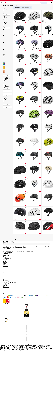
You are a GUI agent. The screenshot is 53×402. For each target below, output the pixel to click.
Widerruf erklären (5, 280)
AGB (3, 276)
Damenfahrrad (5, 284)
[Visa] (5, 297)
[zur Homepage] (4, 2)
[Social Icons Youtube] (26, 329)
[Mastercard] (8, 297)
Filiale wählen (17, 7)
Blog (3, 265)
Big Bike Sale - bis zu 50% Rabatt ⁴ (26, 0)
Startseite (4, 5)
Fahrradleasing (5, 256)
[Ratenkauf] (14, 297)
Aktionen (7, 5)
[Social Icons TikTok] (26, 336)
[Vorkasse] (22, 297)
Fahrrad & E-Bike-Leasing (6, 275)
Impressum (4, 279)
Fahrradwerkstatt (5, 261)
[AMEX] (11, 297)
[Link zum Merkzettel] (50, 2)
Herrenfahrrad (5, 285)
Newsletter (4, 260)
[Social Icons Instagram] (26, 333)
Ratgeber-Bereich (5, 266)
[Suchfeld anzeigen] (48, 2)
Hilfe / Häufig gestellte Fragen (7, 258)
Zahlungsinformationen (6, 255)
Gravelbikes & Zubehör (11, 5)
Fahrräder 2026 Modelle (6, 288)
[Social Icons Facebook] (26, 326)
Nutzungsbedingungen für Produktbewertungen (9, 282)
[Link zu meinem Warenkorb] (51, 2)
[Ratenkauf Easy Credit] (18, 297)
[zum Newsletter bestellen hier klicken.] (4, 245)
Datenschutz (4, 277)
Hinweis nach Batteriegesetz (7, 278)
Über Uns (4, 264)
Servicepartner (5, 262)
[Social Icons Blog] (26, 339)
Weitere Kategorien (5, 292)
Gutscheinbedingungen (6, 281)
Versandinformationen (6, 254)
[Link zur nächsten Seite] (15, 239)
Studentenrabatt (5, 268)
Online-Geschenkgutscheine (7, 267)
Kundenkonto (5, 259)
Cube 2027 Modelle (5, 286)
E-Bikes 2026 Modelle (6, 287)
